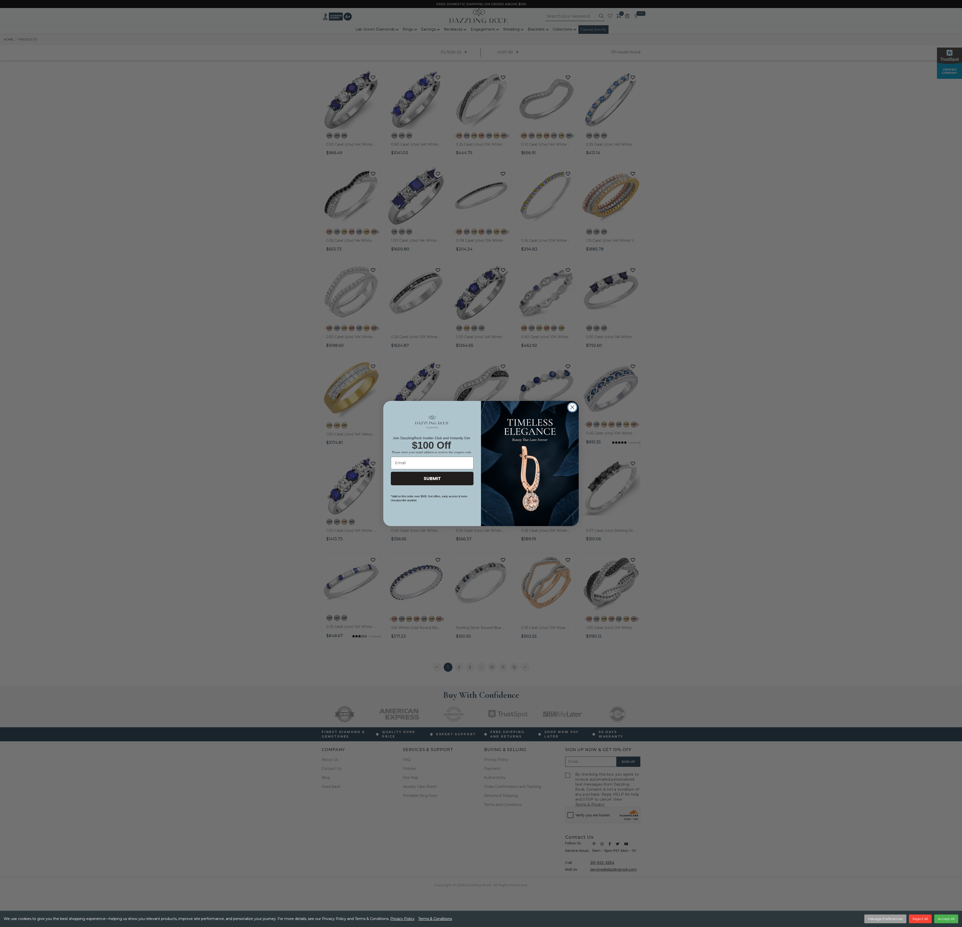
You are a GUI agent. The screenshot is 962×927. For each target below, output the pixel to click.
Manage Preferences (885, 919)
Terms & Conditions (435, 918)
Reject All (920, 919)
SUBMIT (432, 478)
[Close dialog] (572, 407)
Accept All (946, 919)
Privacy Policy (402, 918)
